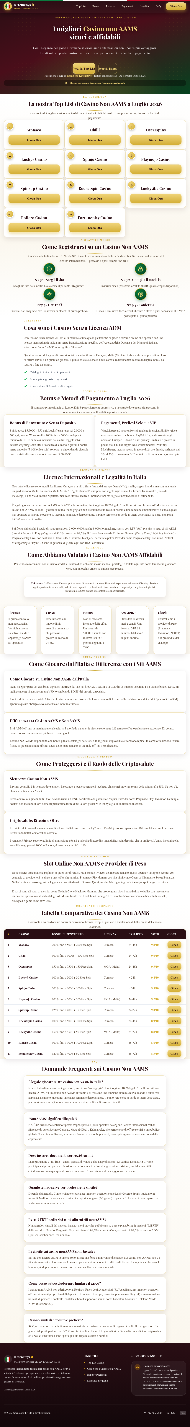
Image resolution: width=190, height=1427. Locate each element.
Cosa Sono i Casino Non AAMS (104, 1368)
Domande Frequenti (97, 1380)
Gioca (174, 945)
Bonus (95, 6)
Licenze (110, 6)
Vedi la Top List (84, 68)
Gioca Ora (176, 6)
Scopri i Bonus (108, 68)
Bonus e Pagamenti (97, 1374)
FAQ (158, 6)
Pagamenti (127, 6)
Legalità (144, 6)
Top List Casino (95, 1362)
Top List (81, 6)
